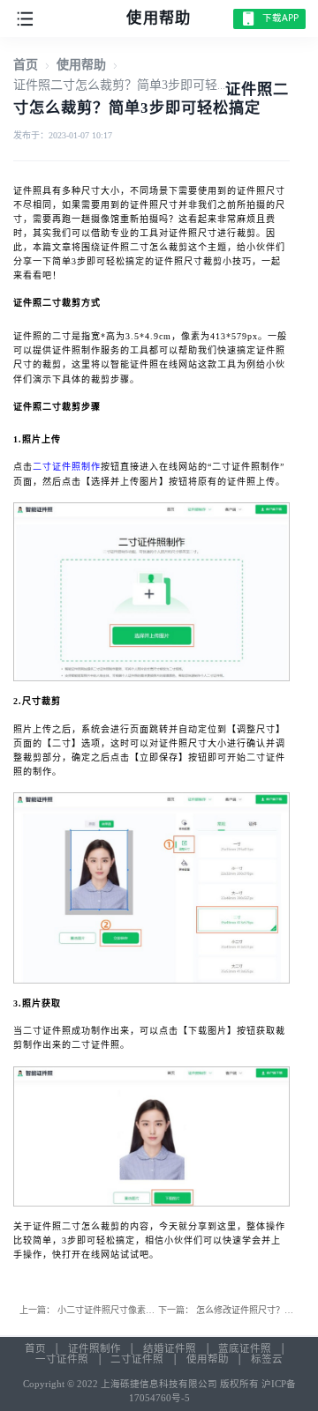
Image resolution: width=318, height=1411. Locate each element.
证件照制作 (94, 1348)
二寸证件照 (136, 1359)
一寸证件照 (61, 1359)
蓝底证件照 (244, 1348)
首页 (25, 64)
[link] (25, 64)
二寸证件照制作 (67, 467)
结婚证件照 (169, 1348)
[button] (25, 17)
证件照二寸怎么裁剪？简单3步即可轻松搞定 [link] (133, 85)
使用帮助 (81, 64)
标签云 (267, 1359)
